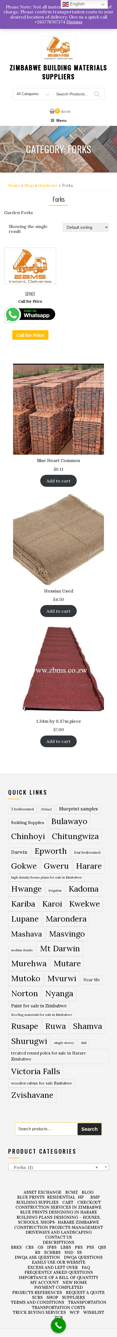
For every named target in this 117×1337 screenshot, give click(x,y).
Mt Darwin (60, 948)
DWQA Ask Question (37, 1257)
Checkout (89, 1202)
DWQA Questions (83, 1257)
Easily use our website (58, 1262)
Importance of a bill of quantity (58, 1277)
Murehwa (29, 963)
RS (37, 1252)
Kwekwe (84, 904)
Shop (29, 185)
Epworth (51, 851)
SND (68, 1252)
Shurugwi (29, 1041)
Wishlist (93, 1312)
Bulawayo (69, 821)
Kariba (23, 904)
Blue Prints (31, 1197)
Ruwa (55, 1026)
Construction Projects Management (58, 1227)
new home (75, 1282)
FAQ (86, 1267)
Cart (67, 1202)
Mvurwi (61, 978)
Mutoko (25, 978)
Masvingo (67, 934)
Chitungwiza (75, 836)
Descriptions (58, 1242)
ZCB (58, 1317)
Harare (89, 866)
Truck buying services (39, 1312)
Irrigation (55, 890)
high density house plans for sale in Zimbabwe (46, 877)
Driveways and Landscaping (59, 1232)
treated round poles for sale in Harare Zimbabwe (48, 1056)
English (77, 4)
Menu (61, 120)
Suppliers (73, 1297)
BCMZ (71, 1192)
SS (79, 1252)
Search (89, 1129)
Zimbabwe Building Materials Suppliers (58, 71)
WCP (74, 1312)
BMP (95, 1197)
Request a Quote (85, 1292)
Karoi (52, 904)
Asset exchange (42, 1192)
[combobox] (58, 1167)
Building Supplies (27, 822)
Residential (61, 1197)
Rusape (24, 1026)
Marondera (66, 919)
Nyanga (59, 993)
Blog (88, 1192)
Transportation (87, 1302)
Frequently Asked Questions (58, 1272)
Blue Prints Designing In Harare (58, 1212)
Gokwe (24, 866)
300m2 (46, 809)
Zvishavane (32, 1095)
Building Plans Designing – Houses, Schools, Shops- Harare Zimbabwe (59, 1220)
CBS (30, 1247)
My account (44, 1282)
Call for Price (30, 335)
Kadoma (83, 889)
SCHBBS (52, 1252)
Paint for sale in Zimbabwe (39, 1005)
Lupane (25, 919)
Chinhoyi (28, 836)
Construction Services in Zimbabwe (58, 1207)
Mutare (67, 963)
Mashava (26, 934)
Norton (24, 993)
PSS (90, 1247)
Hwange (26, 889)
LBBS (65, 1247)
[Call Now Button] (58, 1325)
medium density (22, 950)
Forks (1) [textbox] (54, 1167)
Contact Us (58, 1237)
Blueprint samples (78, 809)
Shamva (87, 1026)
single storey (64, 1043)
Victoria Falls (35, 1071)
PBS (79, 1247)
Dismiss (74, 22)
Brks (16, 1247)
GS (40, 1247)
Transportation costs (58, 1307)
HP (81, 1197)
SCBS (37, 1297)
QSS (102, 1247)
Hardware (48, 185)
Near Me (91, 979)
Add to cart (58, 481)
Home (14, 185)
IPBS (52, 1247)
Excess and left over (52, 1267)
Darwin (19, 852)
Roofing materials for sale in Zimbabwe (41, 1015)
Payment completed (58, 1287)
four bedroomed (87, 852)
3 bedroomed (22, 809)
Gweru (56, 866)
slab (84, 1043)
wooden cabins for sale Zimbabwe (41, 1083)
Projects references (37, 1292)
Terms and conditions (37, 1302)
